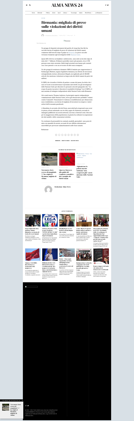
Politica (48, 12)
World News (88, 12)
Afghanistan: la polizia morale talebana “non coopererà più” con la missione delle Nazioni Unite (85, 171)
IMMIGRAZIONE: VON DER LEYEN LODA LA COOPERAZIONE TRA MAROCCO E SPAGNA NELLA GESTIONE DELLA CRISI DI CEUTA (49, 267)
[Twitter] (108, 5)
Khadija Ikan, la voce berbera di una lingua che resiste (66, 230)
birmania (57, 140)
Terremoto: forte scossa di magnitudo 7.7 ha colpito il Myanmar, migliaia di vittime (48, 174)
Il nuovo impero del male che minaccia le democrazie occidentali (101, 268)
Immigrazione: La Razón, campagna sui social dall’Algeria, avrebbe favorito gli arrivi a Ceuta (84, 266)
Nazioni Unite (75, 55)
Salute (80, 12)
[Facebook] (106, 5)
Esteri (53, 12)
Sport (59, 12)
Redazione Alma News (63, 187)
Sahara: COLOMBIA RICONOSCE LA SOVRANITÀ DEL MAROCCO (31, 265)
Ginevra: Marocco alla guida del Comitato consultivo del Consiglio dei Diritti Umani (66, 174)
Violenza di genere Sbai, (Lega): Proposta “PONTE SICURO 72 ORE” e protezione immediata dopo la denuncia (50, 232)
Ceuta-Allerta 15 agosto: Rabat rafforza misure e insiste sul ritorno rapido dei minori (83, 231)
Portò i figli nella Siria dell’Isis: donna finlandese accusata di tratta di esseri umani (32, 231)
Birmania (71, 52)
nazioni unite (75, 140)
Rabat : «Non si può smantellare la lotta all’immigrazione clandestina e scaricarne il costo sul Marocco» (66, 263)
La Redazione (98, 12)
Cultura (65, 12)
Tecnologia (74, 12)
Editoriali (39, 12)
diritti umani (66, 140)
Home (33, 12)
